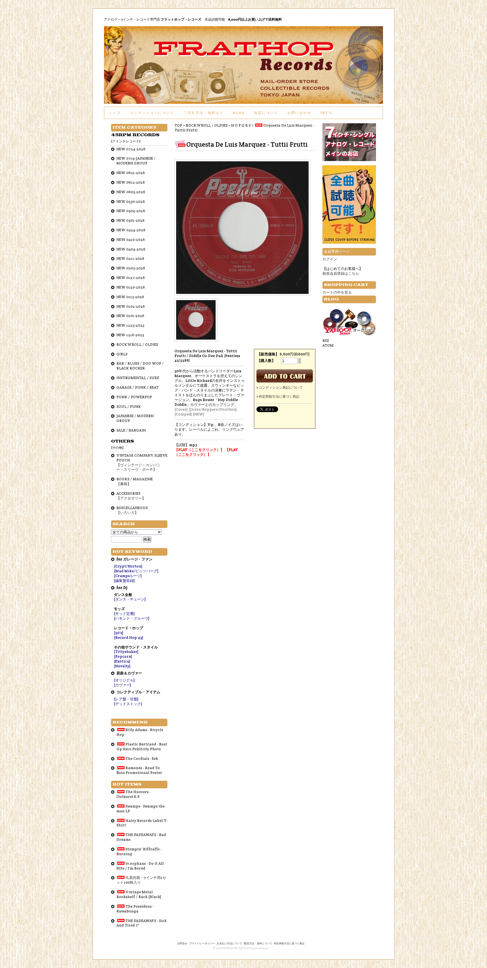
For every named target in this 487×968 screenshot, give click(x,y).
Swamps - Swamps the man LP (140, 808)
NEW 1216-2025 (130, 335)
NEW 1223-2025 (130, 325)
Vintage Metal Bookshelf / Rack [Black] (138, 894)
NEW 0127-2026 (130, 277)
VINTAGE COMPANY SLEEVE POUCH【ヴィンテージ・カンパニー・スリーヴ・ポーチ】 (141, 462)
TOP (178, 125)
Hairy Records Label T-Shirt (141, 823)
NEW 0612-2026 (130, 182)
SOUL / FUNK (128, 406)
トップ (115, 113)
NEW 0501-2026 (130, 220)
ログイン (329, 259)
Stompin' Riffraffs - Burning (138, 851)
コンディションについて (152, 113)
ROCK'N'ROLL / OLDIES (206, 125)
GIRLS (121, 354)
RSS (325, 340)
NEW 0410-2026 (130, 239)
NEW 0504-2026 (130, 210)
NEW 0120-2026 (130, 287)
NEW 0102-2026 (130, 306)
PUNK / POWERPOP (134, 397)
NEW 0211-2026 (130, 258)
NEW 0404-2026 (130, 249)
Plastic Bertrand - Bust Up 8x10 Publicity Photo (141, 746)
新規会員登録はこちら (340, 273)
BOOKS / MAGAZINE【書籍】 (134, 481)
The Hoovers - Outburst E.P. (133, 794)
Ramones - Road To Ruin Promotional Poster (139, 770)
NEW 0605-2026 (130, 192)
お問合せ (182, 943)
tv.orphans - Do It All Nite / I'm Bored (140, 866)
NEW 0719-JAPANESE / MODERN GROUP (136, 161)
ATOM (328, 345)
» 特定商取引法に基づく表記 (277, 396)
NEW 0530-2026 (130, 201)
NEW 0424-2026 (130, 230)
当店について (266, 113)
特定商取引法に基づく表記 (289, 943)
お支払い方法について (229, 943)
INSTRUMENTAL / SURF (137, 377)
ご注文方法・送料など (203, 113)
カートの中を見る (337, 292)
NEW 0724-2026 (130, 149)
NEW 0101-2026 (130, 315)
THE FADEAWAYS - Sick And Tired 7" (141, 923)
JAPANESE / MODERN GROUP (135, 418)
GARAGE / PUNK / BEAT (137, 387)
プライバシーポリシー (202, 943)
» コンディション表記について (279, 387)
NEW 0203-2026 (130, 268)
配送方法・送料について (258, 943)
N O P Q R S (241, 125)
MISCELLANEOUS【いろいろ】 (132, 510)
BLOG (239, 113)
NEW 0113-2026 (130, 296)
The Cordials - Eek (141, 758)
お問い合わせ (299, 113)
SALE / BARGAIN (131, 430)
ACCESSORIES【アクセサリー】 (131, 496)
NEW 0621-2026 (130, 172)
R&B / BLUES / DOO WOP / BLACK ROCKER (140, 366)
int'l (326, 113)
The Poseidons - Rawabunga (135, 909)
